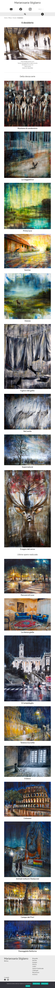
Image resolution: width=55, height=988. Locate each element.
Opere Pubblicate (38, 968)
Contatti (6, 977)
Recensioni (35, 972)
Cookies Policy (36, 983)
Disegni (34, 962)
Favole (14, 18)
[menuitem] (39, 9)
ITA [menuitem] (39, 9)
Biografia (35, 958)
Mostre (34, 960)
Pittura (10, 18)
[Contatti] (12, 9)
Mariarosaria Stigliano (27, 2)
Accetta (28, 986)
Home (5, 18)
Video (34, 966)
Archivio (34, 974)
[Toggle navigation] (42, 14)
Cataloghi (35, 970)
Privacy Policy (45, 983)
